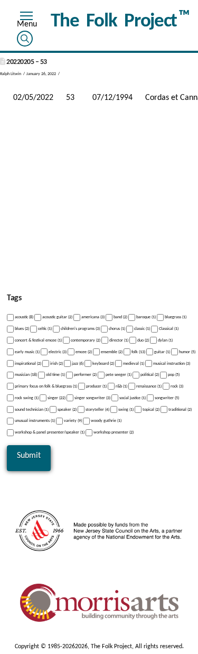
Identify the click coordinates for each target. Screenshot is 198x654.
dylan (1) (165, 340)
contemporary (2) (85, 340)
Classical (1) (168, 329)
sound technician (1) (31, 409)
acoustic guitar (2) (56, 317)
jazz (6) (77, 363)
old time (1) (55, 375)
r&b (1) (121, 386)
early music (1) (27, 352)
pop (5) (173, 375)
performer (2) (85, 375)
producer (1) (96, 386)
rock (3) (176, 386)
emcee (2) (83, 352)
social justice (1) (132, 398)
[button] (26, 17)
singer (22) (55, 398)
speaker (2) (66, 409)
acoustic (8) (23, 317)
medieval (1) (133, 363)
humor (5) (186, 352)
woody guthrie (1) (105, 421)
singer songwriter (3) (91, 398)
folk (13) (137, 352)
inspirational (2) (27, 363)
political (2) (149, 375)
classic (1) (141, 329)
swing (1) (125, 409)
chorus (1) (116, 329)
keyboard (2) (102, 363)
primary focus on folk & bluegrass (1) (45, 386)
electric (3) (57, 352)
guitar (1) (161, 352)
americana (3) (92, 317)
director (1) (118, 340)
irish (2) (56, 363)
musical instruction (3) (171, 363)
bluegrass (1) (175, 317)
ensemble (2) (111, 352)
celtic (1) (44, 329)
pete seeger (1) (118, 375)
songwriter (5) (166, 398)
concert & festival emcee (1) (38, 340)
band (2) (119, 317)
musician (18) (25, 375)
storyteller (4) (96, 409)
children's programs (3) (80, 329)
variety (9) (72, 421)
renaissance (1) (148, 386)
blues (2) (21, 329)
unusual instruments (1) (34, 421)
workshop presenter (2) (113, 432)
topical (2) (150, 409)
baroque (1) (145, 317)
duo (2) (142, 340)
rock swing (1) (26, 398)
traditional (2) (179, 409)
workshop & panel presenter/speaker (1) (49, 432)
